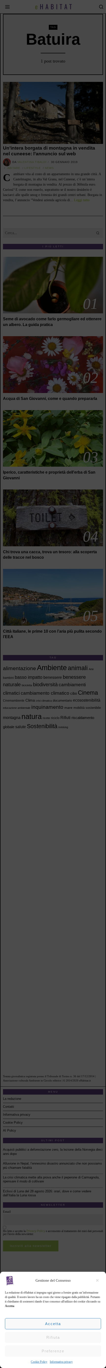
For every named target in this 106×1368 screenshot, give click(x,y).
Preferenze (53, 1351)
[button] (98, 1280)
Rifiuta (53, 1337)
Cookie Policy (39, 1362)
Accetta (53, 1324)
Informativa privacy (61, 1362)
